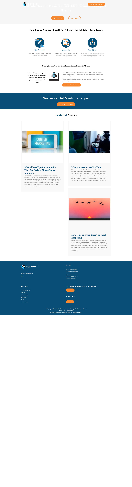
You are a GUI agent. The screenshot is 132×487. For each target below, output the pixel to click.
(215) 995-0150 (29, 273)
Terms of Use (70, 310)
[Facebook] (22, 281)
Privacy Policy (62, 310)
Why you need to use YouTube (86, 167)
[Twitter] (24, 281)
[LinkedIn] (26, 281)
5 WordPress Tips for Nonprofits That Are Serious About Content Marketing (40, 170)
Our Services (39, 50)
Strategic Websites (81, 309)
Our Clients (92, 50)
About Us (66, 50)
